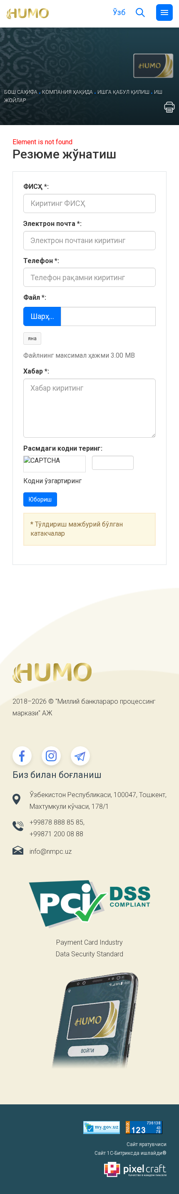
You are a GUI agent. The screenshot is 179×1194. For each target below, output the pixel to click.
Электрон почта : (52, 224)
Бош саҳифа (20, 92)
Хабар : (36, 371)
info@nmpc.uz (51, 851)
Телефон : (41, 261)
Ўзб (119, 12)
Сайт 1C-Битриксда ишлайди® (130, 1153)
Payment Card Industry (89, 942)
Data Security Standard (89, 954)
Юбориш (40, 499)
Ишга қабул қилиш (123, 92)
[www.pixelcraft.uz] (89, 1169)
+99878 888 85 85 (56, 822)
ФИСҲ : (36, 187)
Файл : (34, 297)
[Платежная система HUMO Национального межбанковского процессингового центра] (27, 13)
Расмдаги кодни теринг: (62, 448)
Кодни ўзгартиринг (52, 481)
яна (32, 338)
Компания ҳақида (67, 92)
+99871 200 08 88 (56, 834)
